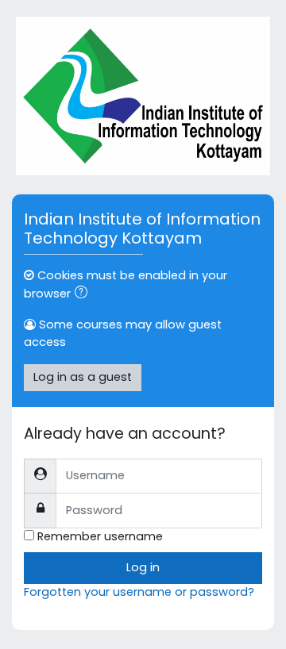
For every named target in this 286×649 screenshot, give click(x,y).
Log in (143, 567)
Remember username (100, 536)
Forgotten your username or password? (139, 592)
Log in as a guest (82, 377)
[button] (84, 294)
